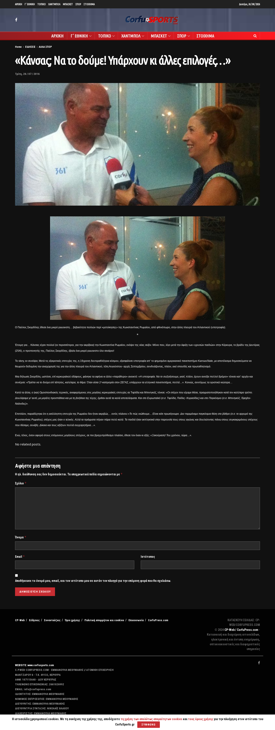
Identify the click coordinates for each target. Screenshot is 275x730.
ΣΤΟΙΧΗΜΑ (89, 4)
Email (20, 556)
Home (18, 46)
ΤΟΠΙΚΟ (41, 4)
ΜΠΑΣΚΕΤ (68, 4)
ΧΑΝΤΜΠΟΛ (54, 4)
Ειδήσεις (34, 620)
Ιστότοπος (148, 556)
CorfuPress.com (158, 620)
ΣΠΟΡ (78, 4)
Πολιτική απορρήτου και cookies (104, 620)
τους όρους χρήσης (201, 719)
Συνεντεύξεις (52, 620)
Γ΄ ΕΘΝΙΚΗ (30, 4)
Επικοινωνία (136, 620)
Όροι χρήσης (72, 620)
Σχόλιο (21, 483)
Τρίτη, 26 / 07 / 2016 (27, 73)
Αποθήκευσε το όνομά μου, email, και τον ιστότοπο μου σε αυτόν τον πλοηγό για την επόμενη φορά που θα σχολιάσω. (93, 580)
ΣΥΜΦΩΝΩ (149, 724)
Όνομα (20, 537)
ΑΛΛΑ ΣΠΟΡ (45, 46)
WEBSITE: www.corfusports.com (34, 665)
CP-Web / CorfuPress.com (241, 629)
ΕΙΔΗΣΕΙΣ (30, 46)
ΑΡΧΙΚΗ (18, 4)
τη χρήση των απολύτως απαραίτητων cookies (151, 719)
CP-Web (20, 620)
